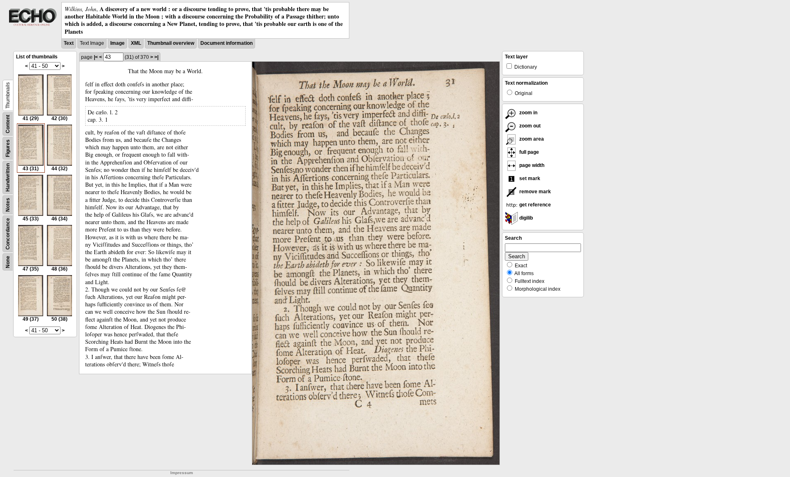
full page (528, 152)
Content (8, 124)
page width (531, 165)
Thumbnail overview (170, 43)
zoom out (529, 126)
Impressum (181, 472)
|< (96, 57)
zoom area (531, 139)
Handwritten (8, 177)
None (8, 262)
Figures (8, 148)
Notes (8, 205)
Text (69, 43)
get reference (534, 205)
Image (117, 43)
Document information (226, 43)
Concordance (8, 234)
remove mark (534, 192)
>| (156, 57)
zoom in (527, 113)
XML (136, 43)
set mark (529, 178)
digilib (525, 218)
